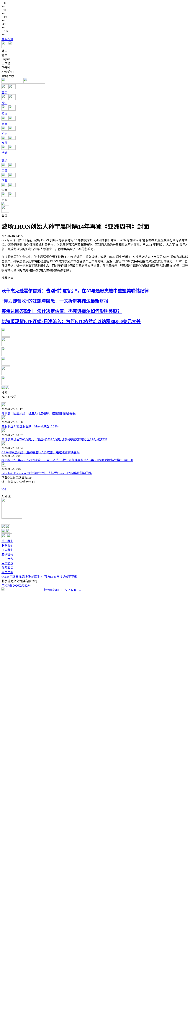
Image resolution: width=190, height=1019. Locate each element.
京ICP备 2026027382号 (16, 585)
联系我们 (7, 545)
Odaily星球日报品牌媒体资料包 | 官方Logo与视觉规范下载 (39, 576)
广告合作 (7, 558)
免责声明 (7, 572)
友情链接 (7, 554)
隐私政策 (7, 567)
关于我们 (7, 541)
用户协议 (7, 563)
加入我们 (7, 550)
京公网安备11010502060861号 (62, 590)
